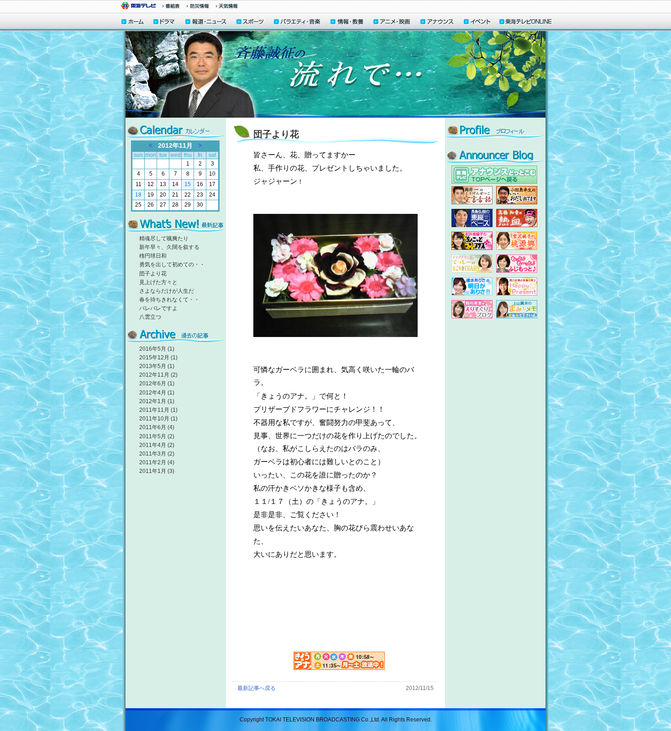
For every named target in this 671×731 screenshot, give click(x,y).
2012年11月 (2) (158, 375)
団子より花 (153, 273)
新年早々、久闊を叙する (169, 247)
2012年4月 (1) (156, 392)
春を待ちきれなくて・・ (169, 299)
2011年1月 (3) (156, 471)
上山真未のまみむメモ (516, 309)
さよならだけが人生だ (166, 291)
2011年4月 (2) (156, 445)
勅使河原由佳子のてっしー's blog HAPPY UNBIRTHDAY (472, 263)
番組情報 (171, 6)
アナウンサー (437, 22)
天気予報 (227, 6)
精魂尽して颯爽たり (164, 238)
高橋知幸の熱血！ (516, 218)
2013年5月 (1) (156, 366)
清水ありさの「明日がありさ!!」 (472, 286)
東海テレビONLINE (525, 22)
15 (187, 184)
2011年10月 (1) (158, 418)
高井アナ (472, 195)
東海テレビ (138, 5)
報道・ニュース (205, 22)
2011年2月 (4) (156, 462)
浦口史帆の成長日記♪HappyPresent (516, 286)
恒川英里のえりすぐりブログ (472, 309)
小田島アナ (516, 195)
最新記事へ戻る (256, 688)
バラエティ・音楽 (297, 22)
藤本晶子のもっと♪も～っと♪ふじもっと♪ (516, 263)
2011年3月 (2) (156, 454)
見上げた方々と (158, 282)
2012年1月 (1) (156, 401)
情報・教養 (347, 22)
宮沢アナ (516, 241)
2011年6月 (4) (156, 427)
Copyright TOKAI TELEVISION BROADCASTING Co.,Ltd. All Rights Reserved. (336, 719)
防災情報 (198, 6)
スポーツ (250, 22)
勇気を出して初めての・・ (172, 264)
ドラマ (164, 22)
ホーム (132, 22)
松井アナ (472, 241)
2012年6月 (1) (156, 383)
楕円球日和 (153, 256)
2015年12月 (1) (158, 357)
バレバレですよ (158, 308)
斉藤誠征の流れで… (335, 74)
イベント (477, 22)
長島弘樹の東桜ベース (472, 218)
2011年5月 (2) (156, 436)
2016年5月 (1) (156, 349)
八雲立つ (150, 317)
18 (138, 195)
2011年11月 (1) (158, 410)
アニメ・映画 (392, 22)
